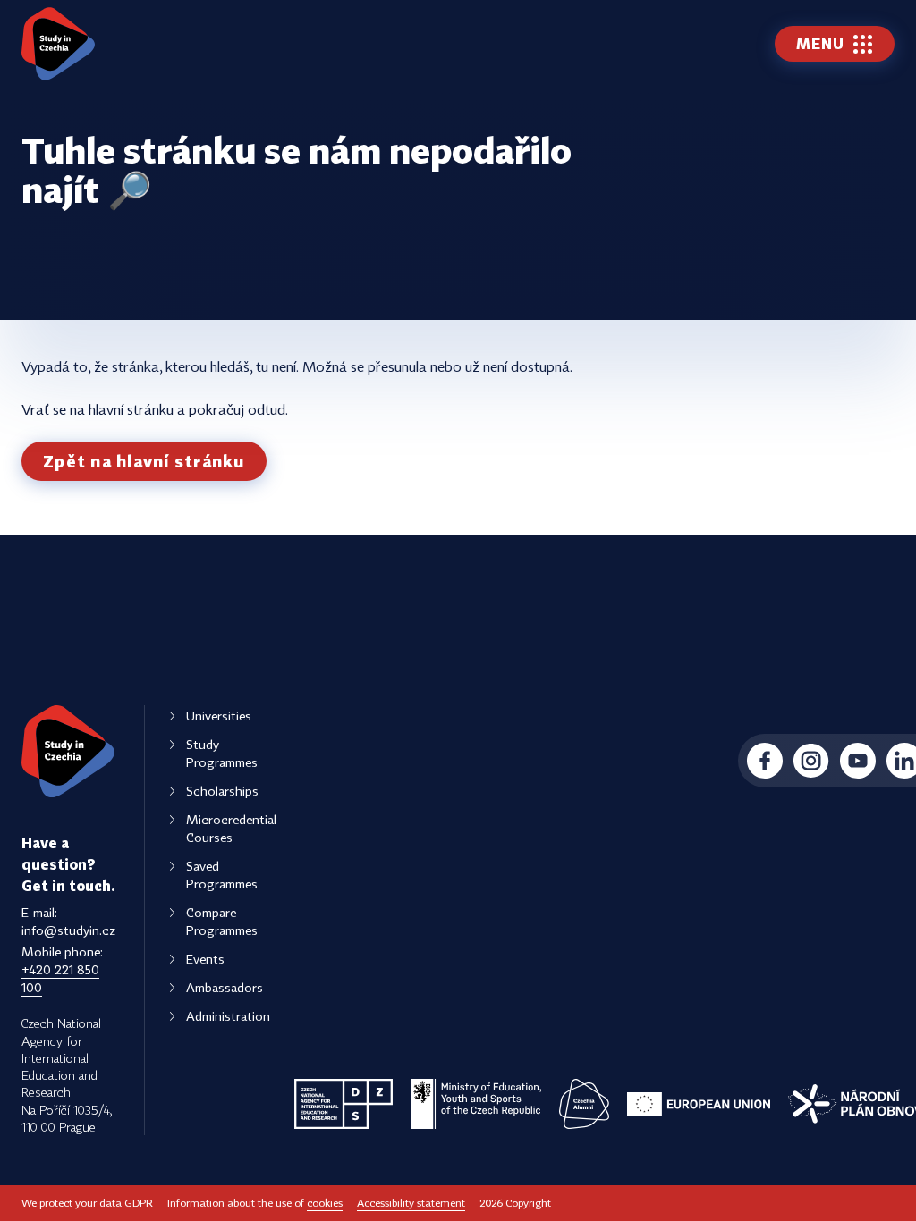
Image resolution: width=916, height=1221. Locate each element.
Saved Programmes (222, 874)
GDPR (138, 1202)
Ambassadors (224, 987)
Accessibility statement (411, 1202)
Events (205, 958)
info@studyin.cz (68, 930)
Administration (228, 1015)
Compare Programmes (222, 921)
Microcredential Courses (231, 828)
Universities (218, 715)
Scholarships (222, 790)
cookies (325, 1202)
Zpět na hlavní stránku (144, 461)
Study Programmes (222, 753)
